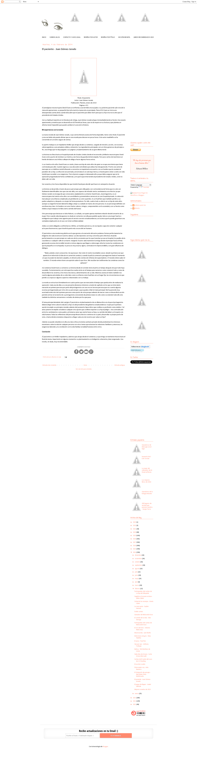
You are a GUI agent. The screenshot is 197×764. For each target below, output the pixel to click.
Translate (146, 187)
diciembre (138, 555)
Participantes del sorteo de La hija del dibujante (143, 592)
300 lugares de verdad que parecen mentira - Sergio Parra (147, 506)
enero (137, 693)
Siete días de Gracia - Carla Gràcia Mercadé (143, 655)
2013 (134, 698)
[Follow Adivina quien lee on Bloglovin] (140, 348)
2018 (134, 539)
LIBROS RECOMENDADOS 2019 (144, 37)
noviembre (138, 558)
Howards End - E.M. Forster (146, 457)
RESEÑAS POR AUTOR (91, 37)
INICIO (44, 37)
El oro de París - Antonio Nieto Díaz (142, 629)
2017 (134, 542)
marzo (137, 585)
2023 (134, 522)
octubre (137, 562)
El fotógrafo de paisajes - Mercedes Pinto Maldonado (142, 674)
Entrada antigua (120, 365)
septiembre (139, 565)
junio (136, 575)
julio (136, 572)
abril (136, 582)
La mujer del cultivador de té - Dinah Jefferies (147, 470)
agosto (137, 569)
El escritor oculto (139, 664)
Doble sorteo (138, 611)
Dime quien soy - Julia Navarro (141, 668)
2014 (134, 552)
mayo (137, 578)
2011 (134, 704)
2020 (134, 532)
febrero (137, 589)
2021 (134, 529)
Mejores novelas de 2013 (142, 689)
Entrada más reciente (49, 365)
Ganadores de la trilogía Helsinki (147, 493)
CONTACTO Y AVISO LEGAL (71, 37)
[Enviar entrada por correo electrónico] (65, 357)
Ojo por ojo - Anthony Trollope (141, 645)
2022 (134, 525)
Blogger (105, 746)
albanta (137, 208)
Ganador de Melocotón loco (143, 615)
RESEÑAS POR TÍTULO (108, 37)
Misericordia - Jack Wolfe (142, 633)
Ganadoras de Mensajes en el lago (146, 447)
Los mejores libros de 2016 (146, 481)
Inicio (85, 365)
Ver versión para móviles (84, 369)
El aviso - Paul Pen (140, 641)
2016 (134, 545)
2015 (134, 549)
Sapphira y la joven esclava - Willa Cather (143, 597)
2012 (134, 701)
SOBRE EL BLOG (55, 37)
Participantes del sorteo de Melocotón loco (143, 624)
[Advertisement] (144, 382)
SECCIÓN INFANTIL (124, 37)
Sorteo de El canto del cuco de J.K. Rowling (143, 660)
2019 (134, 535)
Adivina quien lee (140, 205)
